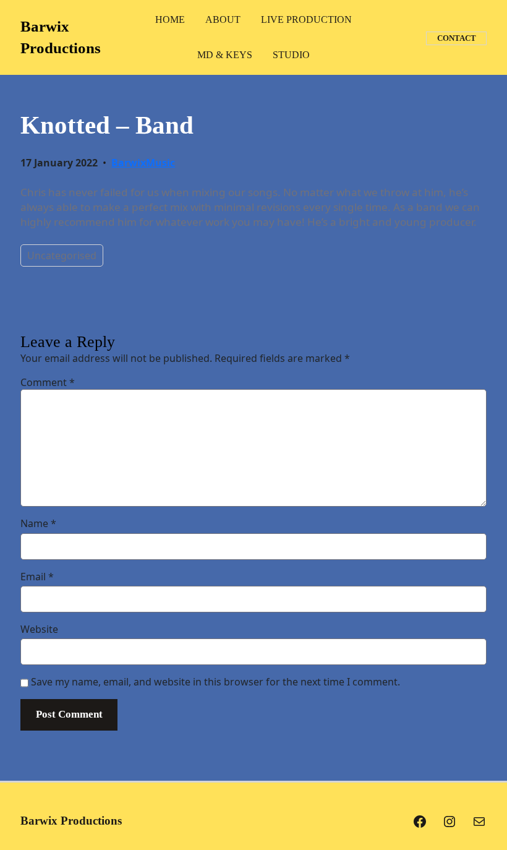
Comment (47, 382)
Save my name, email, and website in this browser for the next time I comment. (215, 682)
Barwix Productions (71, 820)
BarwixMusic (143, 163)
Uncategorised (61, 255)
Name (38, 523)
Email (37, 576)
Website (39, 629)
